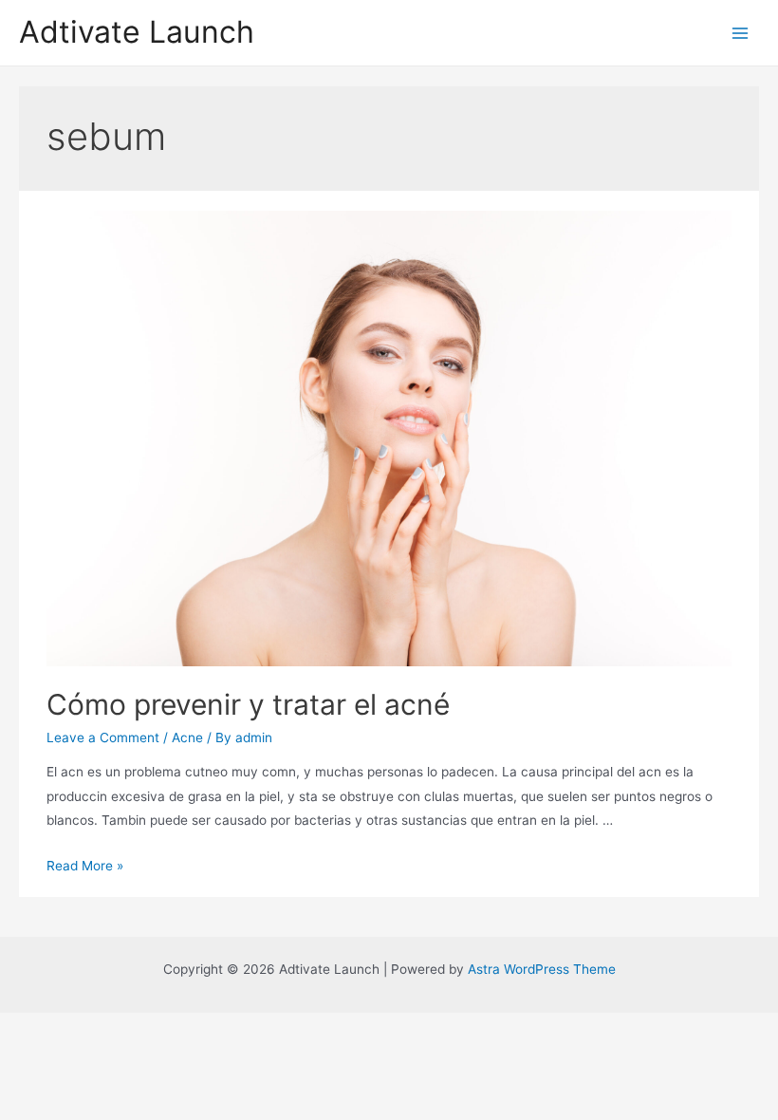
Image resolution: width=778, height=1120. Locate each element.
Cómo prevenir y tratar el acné (248, 704)
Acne (187, 737)
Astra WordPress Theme (542, 969)
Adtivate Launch (136, 31)
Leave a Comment (102, 737)
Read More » (84, 865)
